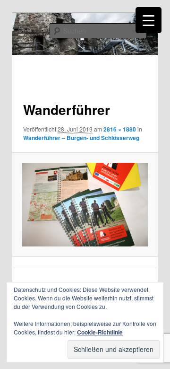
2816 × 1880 (119, 129)
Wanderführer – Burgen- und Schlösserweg (81, 137)
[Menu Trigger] (149, 20)
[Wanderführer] (84, 204)
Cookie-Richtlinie (100, 332)
